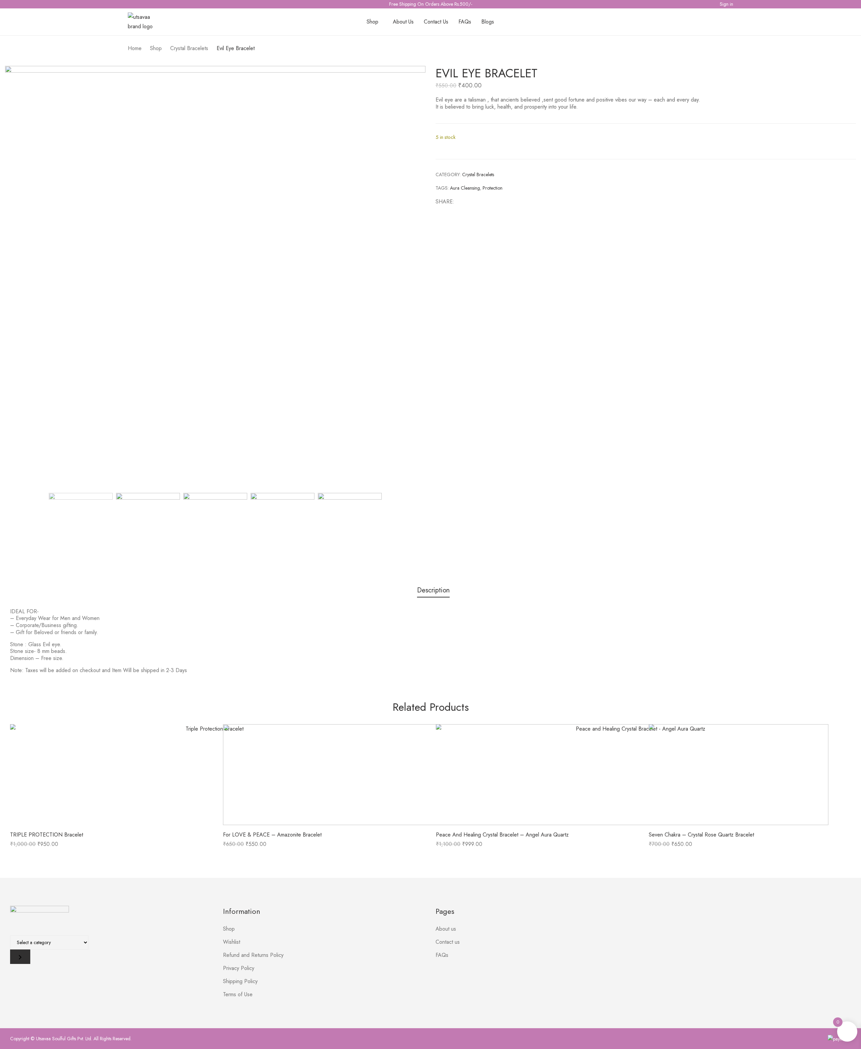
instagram (141, 3)
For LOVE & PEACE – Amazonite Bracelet (272, 835)
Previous (16, 276)
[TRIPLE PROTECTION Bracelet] (212, 774)
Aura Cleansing (465, 188)
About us (446, 929)
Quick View (111, 774)
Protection (492, 188)
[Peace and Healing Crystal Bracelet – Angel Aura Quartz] (637, 774)
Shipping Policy (240, 981)
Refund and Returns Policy (253, 955)
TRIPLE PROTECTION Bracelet (46, 835)
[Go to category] (20, 956)
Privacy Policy (238, 968)
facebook (131, 3)
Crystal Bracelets (478, 174)
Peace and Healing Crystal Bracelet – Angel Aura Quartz (502, 835)
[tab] (433, 591)
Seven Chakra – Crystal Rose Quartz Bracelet (701, 835)
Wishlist (231, 942)
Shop (229, 929)
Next (419, 276)
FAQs (442, 955)
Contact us (448, 942)
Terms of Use (238, 994)
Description (433, 590)
